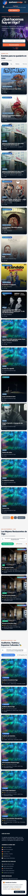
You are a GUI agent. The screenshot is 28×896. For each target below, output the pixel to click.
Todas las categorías (8, 543)
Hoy (11, 64)
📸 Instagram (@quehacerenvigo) (10, 878)
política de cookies (15, 889)
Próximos (5, 64)
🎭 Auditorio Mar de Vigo (8, 864)
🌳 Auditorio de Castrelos (8, 872)
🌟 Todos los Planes (6, 847)
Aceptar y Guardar (19, 891)
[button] (14, 81)
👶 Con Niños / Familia (7, 853)
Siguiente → (21, 517)
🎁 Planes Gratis (6, 851)
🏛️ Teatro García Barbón (7, 866)
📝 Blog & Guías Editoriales (8, 858)
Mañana (17, 64)
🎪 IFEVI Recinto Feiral (7, 868)
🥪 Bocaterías (19, 543)
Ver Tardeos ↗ (14, 10)
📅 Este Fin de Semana (7, 849)
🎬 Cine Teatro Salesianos (8, 870)
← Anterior (6, 517)
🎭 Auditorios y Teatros (8, 655)
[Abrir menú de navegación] (25, 2)
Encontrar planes (14, 45)
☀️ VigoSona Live (6, 856)
